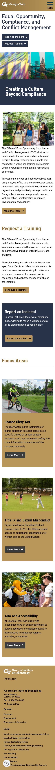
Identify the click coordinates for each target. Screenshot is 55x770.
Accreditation (10, 761)
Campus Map (13, 704)
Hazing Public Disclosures (16, 749)
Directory (8, 714)
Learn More (13, 455)
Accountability (11, 757)
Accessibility (10, 753)
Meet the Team (12, 210)
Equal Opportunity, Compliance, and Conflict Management (26, 22)
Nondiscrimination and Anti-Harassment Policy (26, 734)
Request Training (13, 43)
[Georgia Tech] (18, 671)
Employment (10, 718)
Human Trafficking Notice (16, 742)
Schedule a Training (16, 290)
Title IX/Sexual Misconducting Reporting (23, 745)
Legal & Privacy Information (17, 738)
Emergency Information (15, 722)
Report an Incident (14, 36)
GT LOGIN (11, 679)
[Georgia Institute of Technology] (14, 4)
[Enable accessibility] (6, 763)
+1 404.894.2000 (16, 700)
